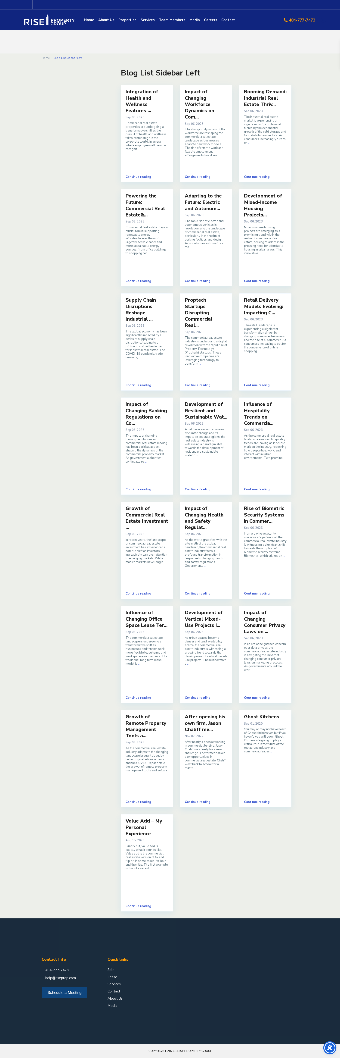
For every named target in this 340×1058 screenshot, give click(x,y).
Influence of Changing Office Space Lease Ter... (146, 619)
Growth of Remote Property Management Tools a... (146, 726)
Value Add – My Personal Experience (144, 827)
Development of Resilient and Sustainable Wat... (206, 410)
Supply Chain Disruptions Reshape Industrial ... (141, 309)
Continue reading (138, 176)
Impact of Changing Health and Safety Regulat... (204, 518)
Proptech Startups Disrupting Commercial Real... (198, 313)
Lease (112, 977)
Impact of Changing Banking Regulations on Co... (146, 413)
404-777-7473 (302, 20)
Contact (228, 20)
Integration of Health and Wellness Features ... (142, 101)
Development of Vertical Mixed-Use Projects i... (204, 619)
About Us (106, 20)
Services (148, 20)
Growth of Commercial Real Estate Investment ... (147, 518)
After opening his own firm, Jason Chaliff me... (205, 723)
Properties (127, 20)
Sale (111, 969)
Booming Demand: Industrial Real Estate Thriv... (265, 98)
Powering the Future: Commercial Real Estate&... (145, 205)
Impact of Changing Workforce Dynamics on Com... (199, 104)
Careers (210, 20)
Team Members (172, 20)
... (139, 149)
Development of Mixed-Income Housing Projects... (263, 205)
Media (194, 20)
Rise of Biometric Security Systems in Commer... (264, 514)
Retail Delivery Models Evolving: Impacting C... (263, 306)
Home (89, 20)
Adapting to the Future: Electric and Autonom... (203, 202)
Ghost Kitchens (261, 717)
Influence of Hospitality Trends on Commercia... (258, 413)
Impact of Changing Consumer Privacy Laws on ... (264, 622)
